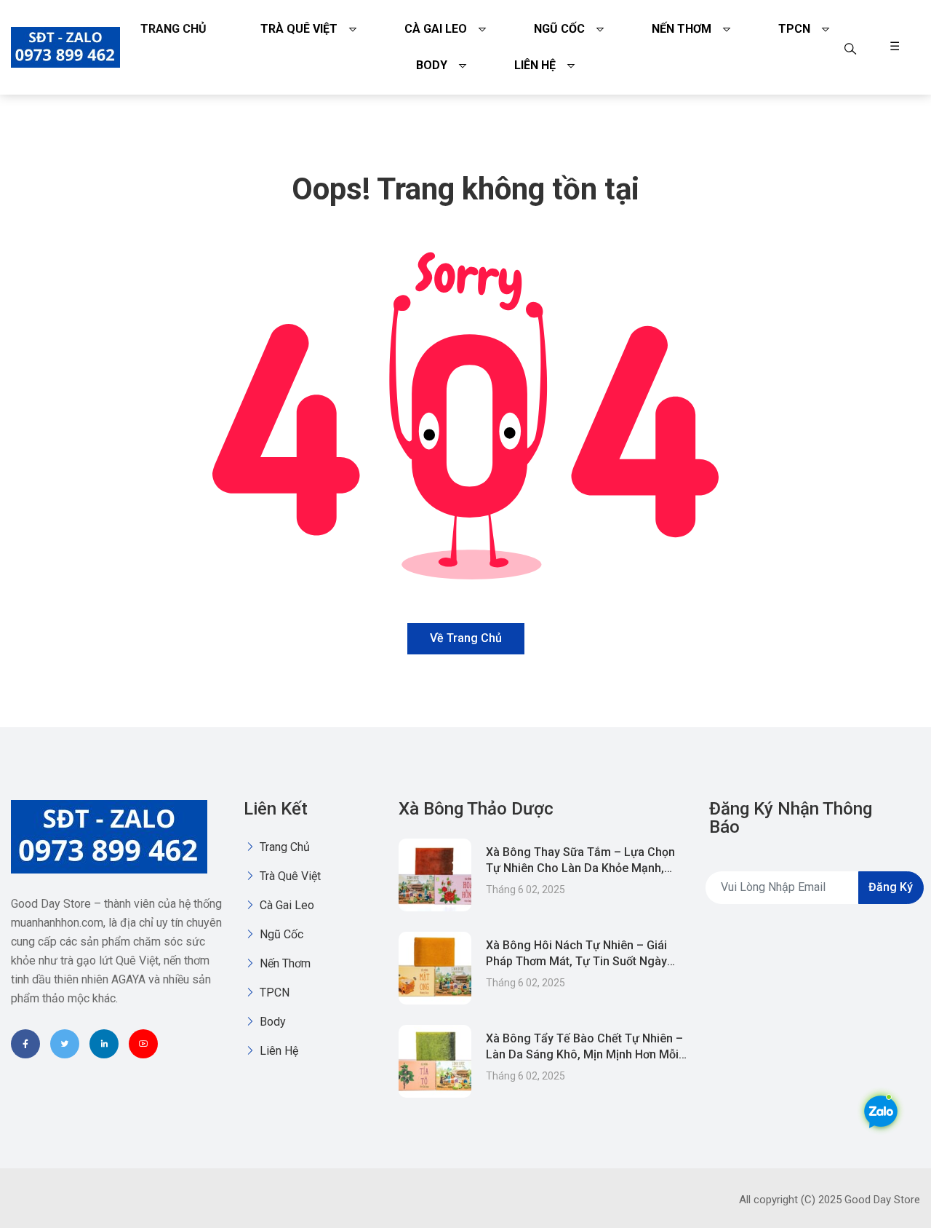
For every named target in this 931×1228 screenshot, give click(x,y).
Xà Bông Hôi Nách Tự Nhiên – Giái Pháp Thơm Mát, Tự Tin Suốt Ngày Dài (576, 961)
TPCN (794, 29)
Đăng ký (890, 887)
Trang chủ (173, 29)
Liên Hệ (535, 65)
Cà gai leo (435, 29)
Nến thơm (681, 29)
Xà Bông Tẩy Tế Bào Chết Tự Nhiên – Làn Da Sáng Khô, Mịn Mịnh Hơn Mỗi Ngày (584, 1054)
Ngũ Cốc (559, 29)
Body (431, 65)
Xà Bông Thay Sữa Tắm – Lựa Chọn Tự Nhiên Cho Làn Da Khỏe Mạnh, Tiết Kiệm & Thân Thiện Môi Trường (580, 868)
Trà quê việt (298, 29)
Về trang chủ (466, 638)
